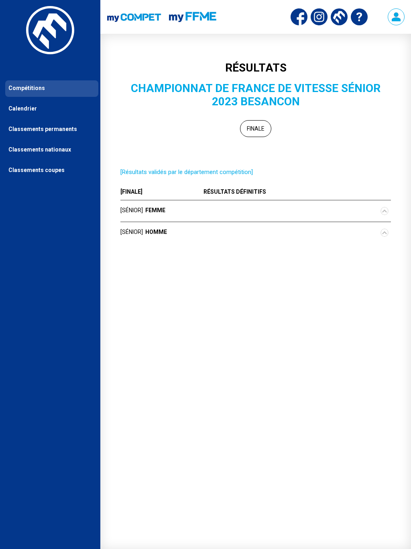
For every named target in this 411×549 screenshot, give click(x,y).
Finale (256, 128)
